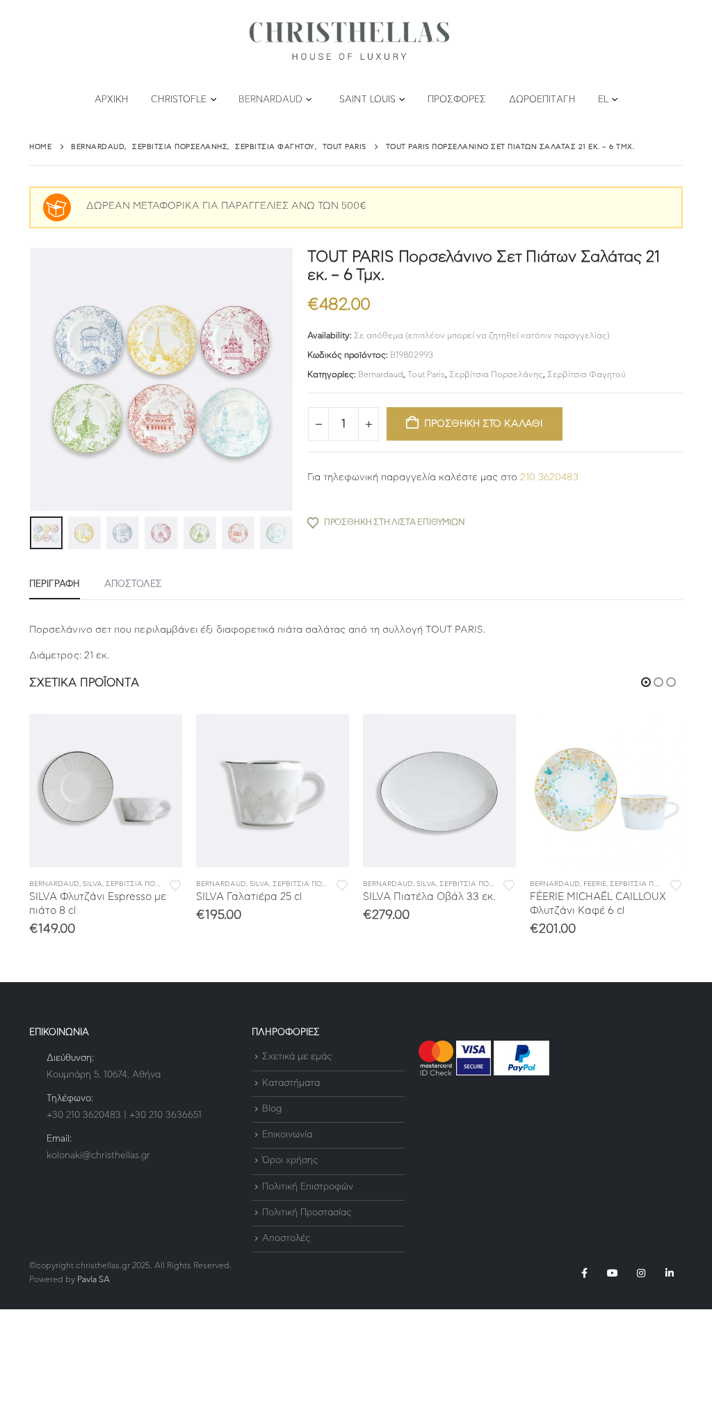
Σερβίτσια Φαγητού (586, 374)
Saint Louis (367, 99)
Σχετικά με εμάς (297, 1057)
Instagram (641, 1273)
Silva (92, 884)
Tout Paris (426, 374)
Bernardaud (270, 99)
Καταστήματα (291, 1083)
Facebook (584, 1273)
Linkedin (669, 1273)
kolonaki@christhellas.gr (98, 1155)
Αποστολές (286, 1238)
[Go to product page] (105, 790)
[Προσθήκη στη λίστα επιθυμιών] (175, 884)
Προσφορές (457, 99)
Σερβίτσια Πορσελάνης (496, 374)
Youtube (612, 1273)
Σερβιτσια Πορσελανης (150, 884)
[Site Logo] (349, 41)
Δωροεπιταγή (542, 99)
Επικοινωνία (287, 1134)
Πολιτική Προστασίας (306, 1212)
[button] (32, 379)
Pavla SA (93, 1280)
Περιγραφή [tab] (54, 584)
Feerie (427, 884)
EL (603, 99)
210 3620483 (549, 477)
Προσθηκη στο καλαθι (483, 424)
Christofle (179, 99)
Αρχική (112, 99)
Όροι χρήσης (290, 1161)
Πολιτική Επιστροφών (307, 1187)
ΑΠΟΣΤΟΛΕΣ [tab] (133, 584)
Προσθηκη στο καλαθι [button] (159, 737)
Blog (272, 1109)
